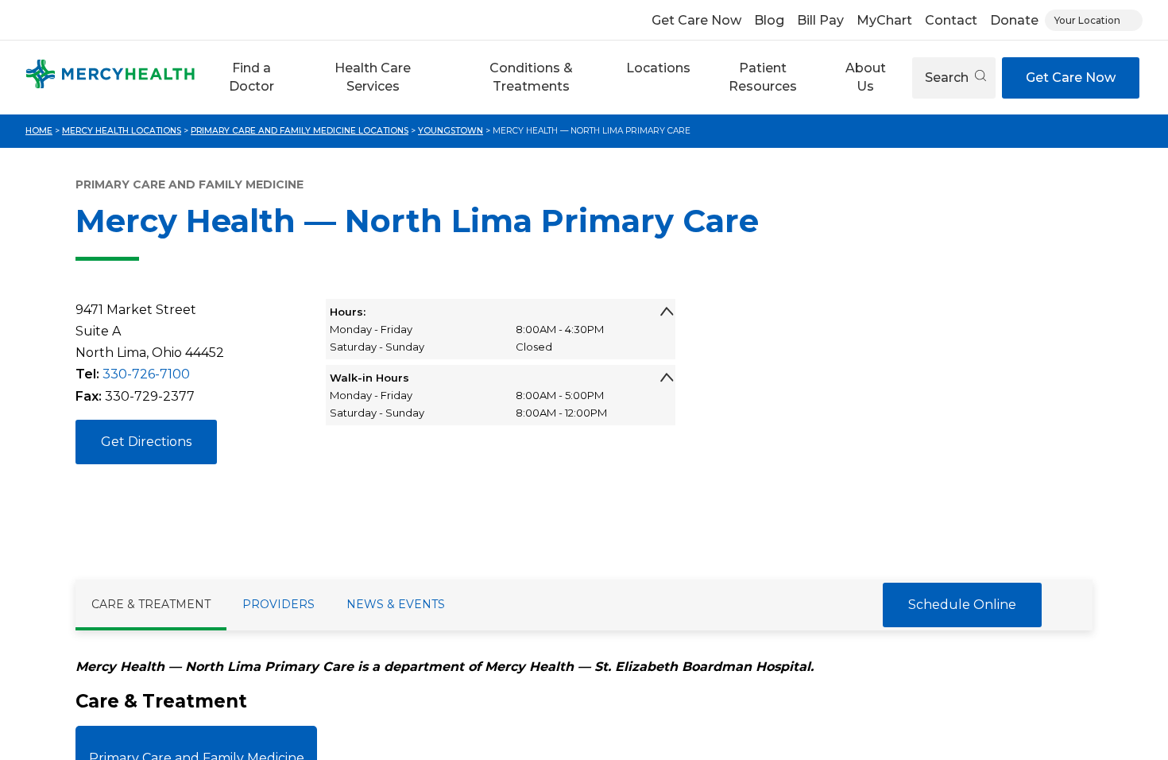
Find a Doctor (251, 76)
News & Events (395, 604)
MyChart (884, 20)
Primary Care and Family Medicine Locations (299, 131)
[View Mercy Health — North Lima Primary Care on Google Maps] (897, 420)
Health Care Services (373, 76)
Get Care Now (696, 20)
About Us (865, 76)
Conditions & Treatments (531, 76)
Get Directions (146, 441)
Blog (769, 20)
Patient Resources (763, 76)
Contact (951, 20)
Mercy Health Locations (121, 131)
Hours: (347, 311)
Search (948, 77)
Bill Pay (820, 20)
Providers (278, 604)
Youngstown (450, 131)
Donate (1014, 20)
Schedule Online (962, 604)
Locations (658, 68)
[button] (251, 77)
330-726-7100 (146, 374)
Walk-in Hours (369, 377)
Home (38, 131)
